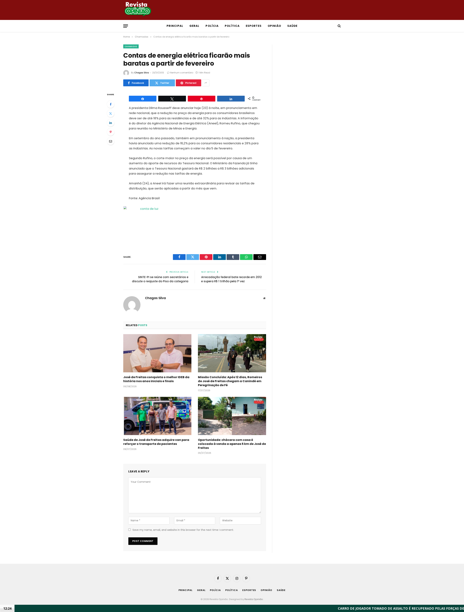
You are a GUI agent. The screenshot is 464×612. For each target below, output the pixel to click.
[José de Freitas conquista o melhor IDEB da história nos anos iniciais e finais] (157, 353)
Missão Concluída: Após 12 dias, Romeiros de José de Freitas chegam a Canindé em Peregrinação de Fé (230, 381)
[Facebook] (110, 104)
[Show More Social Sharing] (205, 82)
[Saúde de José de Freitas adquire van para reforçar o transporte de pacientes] (157, 416)
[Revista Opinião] (292, 10)
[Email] (110, 141)
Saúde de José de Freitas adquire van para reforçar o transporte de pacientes (156, 442)
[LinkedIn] (110, 122)
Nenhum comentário (181, 72)
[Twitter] (110, 113)
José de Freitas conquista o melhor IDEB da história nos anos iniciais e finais (156, 379)
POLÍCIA (212, 26)
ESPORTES (253, 26)
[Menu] (125, 26)
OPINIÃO (274, 26)
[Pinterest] (110, 132)
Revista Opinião (254, 599)
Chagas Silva (141, 72)
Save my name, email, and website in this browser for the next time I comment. (183, 530)
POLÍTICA (232, 26)
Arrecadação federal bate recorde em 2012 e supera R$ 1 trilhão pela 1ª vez (231, 279)
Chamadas (131, 46)
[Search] (339, 26)
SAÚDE (292, 26)
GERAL (194, 26)
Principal (175, 26)
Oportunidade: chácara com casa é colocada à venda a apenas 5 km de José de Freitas (232, 444)
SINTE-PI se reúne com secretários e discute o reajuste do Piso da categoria (160, 279)
